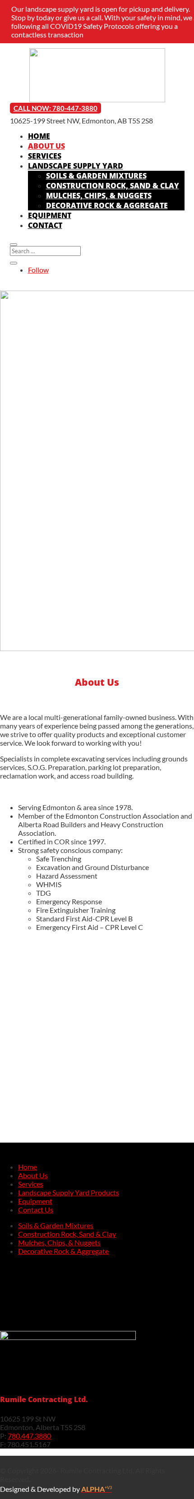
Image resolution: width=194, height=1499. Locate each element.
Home (39, 136)
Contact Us (35, 1209)
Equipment (49, 215)
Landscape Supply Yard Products (68, 1192)
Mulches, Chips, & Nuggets (99, 195)
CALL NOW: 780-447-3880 (55, 108)
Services (44, 156)
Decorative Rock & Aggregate (107, 205)
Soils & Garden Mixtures (96, 176)
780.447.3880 (29, 1435)
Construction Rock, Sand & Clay (112, 186)
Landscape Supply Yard (75, 166)
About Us (46, 146)
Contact (45, 225)
